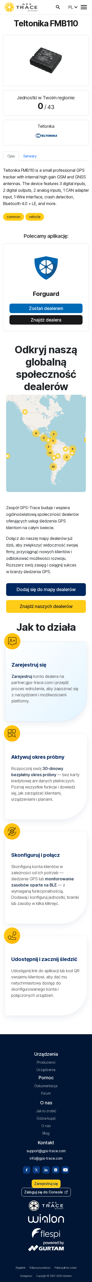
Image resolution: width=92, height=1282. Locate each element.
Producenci (46, 1062)
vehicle (34, 217)
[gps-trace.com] (21, 7)
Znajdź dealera (46, 320)
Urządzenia (46, 1069)
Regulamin (20, 1267)
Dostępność (26, 1275)
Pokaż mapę (46, 443)
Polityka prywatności (39, 1267)
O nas (46, 1126)
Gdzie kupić (46, 1118)
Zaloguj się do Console (43, 1192)
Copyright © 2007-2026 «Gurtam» (54, 1275)
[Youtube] (65, 1169)
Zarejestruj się (46, 1183)
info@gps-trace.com (46, 1158)
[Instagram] (55, 1169)
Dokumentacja (45, 1086)
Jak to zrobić (46, 1111)
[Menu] (84, 7)
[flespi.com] (46, 1232)
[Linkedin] (46, 1169)
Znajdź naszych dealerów (46, 606)
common (13, 217)
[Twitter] (36, 1169)
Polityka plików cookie (65, 1267)
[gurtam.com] (46, 1218)
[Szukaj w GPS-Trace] (58, 7)
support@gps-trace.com (46, 1151)
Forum (46, 1093)
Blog (46, 1133)
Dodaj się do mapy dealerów (46, 589)
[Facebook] (26, 1169)
